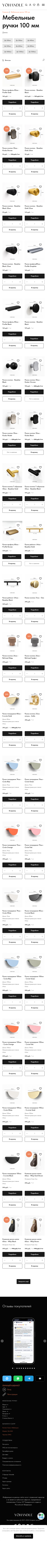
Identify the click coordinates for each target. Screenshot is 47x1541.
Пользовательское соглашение (11, 1461)
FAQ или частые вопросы (10, 1447)
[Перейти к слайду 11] (34, 1368)
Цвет (3, 1407)
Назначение (6, 1409)
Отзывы (4, 1478)
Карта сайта (6, 1488)
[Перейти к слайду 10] (32, 1368)
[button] (26, 5)
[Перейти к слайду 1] (12, 1368)
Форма (4, 1404)
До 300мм (19, 40)
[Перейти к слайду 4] (19, 1368)
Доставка (5, 1454)
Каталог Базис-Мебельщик (10, 1428)
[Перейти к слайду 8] (27, 1368)
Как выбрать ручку (7, 1451)
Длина (4, 1411)
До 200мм (7, 40)
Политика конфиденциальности (11, 1465)
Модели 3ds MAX (7, 1431)
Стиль (4, 1416)
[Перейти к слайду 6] (23, 1368)
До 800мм (31, 46)
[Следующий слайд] (44, 1341)
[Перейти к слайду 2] (14, 1368)
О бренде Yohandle (8, 1474)
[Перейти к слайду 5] (21, 1368)
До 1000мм (7, 52)
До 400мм (31, 40)
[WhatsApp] (18, 1378)
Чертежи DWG (6, 1434)
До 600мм (19, 46)
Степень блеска (7, 1418)
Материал (5, 1413)
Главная (5, 12)
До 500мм (7, 46)
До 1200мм (20, 52)
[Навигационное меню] (43, 5)
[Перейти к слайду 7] (25, 1368)
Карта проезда (6, 1481)
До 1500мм (32, 52)
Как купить (5, 1444)
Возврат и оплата (7, 1458)
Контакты (5, 1485)
